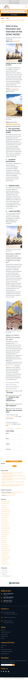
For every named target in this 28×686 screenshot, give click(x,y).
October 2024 (5, 503)
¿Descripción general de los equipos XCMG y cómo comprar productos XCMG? (13, 485)
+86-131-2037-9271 (8, 593)
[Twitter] (4, 671)
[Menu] (25, 7)
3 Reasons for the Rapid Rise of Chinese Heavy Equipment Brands (13, 476)
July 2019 (4, 561)
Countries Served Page (6, 651)
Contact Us (4, 645)
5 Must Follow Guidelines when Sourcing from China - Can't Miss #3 (14, 479)
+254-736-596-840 (8, 597)
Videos (2, 638)
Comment (8, 449)
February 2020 (5, 556)
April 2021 (4, 542)
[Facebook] (2, 671)
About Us (3, 630)
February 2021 (5, 546)
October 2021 (5, 530)
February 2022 (5, 523)
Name (7, 433)
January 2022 (5, 525)
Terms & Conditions (6, 632)
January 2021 (5, 548)
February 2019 (5, 563)
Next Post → (19, 428)
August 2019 (5, 560)
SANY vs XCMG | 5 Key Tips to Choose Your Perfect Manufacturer (12, 473)
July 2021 (4, 536)
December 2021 (6, 526)
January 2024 (5, 509)
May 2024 (4, 507)
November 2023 (6, 513)
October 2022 (5, 517)
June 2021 (4, 538)
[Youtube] (9, 671)
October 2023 (5, 515)
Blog (7, 18)
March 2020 (5, 554)
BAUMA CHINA (11, 495)
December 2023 (6, 511)
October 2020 (5, 552)
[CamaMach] (6, 5)
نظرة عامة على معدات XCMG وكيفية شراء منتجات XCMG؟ (13, 482)
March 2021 (5, 544)
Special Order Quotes (6, 649)
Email (7, 438)
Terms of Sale (4, 634)
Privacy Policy (4, 636)
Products (4, 574)
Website (8, 443)
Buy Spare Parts (5, 653)
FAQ (2, 647)
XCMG (17, 343)
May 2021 (4, 540)
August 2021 (5, 534)
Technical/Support (6, 576)
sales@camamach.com (9, 617)
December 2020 (6, 550)
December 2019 (6, 558)
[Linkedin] (7, 671)
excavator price (14, 88)
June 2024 (4, 505)
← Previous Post (9, 428)
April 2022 (4, 519)
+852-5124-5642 (7, 600)
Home (2, 18)
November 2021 (6, 528)
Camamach (10, 365)
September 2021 (6, 532)
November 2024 (6, 501)
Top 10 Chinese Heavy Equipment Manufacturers (12, 493)
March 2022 (5, 521)
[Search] (26, 11)
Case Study (4, 572)
